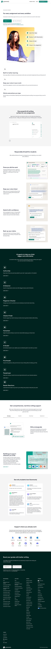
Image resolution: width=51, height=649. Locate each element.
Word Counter (28, 600)
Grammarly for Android (6, 606)
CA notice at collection (41, 601)
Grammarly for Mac (6, 586)
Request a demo (32, 1)
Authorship (28, 613)
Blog (15, 598)
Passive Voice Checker (29, 627)
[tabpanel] (25, 430)
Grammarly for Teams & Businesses (18, 584)
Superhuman (41, 580)
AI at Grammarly (17, 591)
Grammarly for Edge (6, 595)
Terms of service (40, 597)
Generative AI (17, 593)
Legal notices (40, 606)
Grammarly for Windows (7, 584)
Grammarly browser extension (6, 588)
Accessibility (40, 604)
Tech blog (16, 599)
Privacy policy (40, 595)
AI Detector (28, 585)
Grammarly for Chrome (6, 590)
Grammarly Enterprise (18, 586)
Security (39, 603)
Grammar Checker (29, 580)
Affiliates (39, 590)
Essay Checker (28, 590)
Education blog (17, 601)
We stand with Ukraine (41, 584)
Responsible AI (40, 585)
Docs (4, 580)
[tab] (8, 416)
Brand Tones (28, 612)
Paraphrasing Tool (29, 592)
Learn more (5, 275)
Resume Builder (28, 620)
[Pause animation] (10, 140)
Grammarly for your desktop (6, 583)
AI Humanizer (28, 587)
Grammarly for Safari (6, 592)
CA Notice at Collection (19, 24)
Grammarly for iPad (6, 604)
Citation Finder (28, 615)
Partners (39, 592)
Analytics (27, 610)
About (39, 582)
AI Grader (27, 617)
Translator (27, 593)
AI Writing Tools (28, 597)
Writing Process (17, 596)
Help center (5, 634)
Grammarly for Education (19, 588)
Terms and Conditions (16, 23)
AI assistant (16, 589)
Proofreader (28, 628)
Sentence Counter (29, 605)
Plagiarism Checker (29, 582)
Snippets (27, 608)
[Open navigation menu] (49, 2)
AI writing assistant (18, 594)
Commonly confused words (18, 605)
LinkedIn (5, 642)
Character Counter (29, 602)
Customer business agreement (41, 599)
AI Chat (27, 595)
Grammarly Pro (17, 582)
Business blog (17, 603)
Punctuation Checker (29, 625)
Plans (15, 580)
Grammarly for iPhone (6, 603)
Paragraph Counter (29, 603)
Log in (37, 1)
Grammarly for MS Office (7, 597)
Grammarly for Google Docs (6, 599)
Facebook (5, 637)
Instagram (5, 639)
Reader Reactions (29, 618)
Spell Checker (28, 622)
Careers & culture (40, 587)
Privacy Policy (5, 24)
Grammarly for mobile (6, 601)
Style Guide (28, 607)
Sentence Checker (29, 623)
